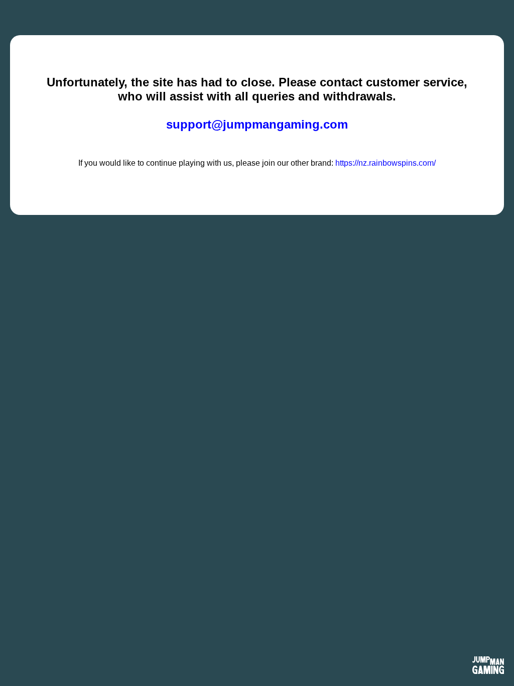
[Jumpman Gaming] (488, 666)
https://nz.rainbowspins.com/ (385, 163)
